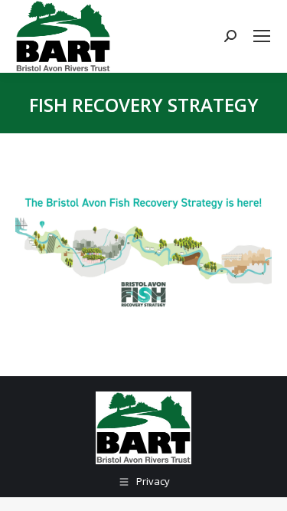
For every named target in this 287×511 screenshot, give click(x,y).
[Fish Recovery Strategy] (143, 251)
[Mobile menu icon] (262, 36)
